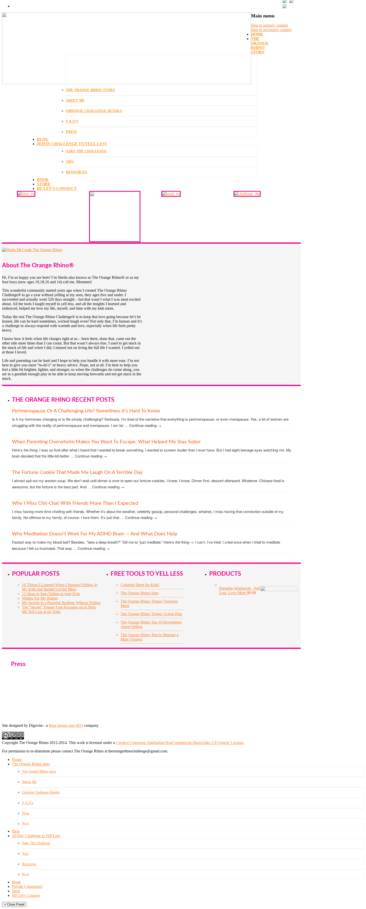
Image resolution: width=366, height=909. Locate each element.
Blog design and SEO (66, 725)
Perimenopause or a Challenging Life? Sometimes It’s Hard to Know (86, 410)
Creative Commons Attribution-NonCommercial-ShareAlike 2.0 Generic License (179, 742)
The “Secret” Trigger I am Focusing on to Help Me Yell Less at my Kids (59, 609)
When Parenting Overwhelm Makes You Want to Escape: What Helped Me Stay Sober (106, 441)
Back (25, 824)
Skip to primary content (269, 25)
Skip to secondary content (271, 30)
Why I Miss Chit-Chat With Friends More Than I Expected (75, 503)
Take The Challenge (86, 151)
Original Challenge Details (94, 111)
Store (44, 184)
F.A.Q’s (72, 121)
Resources (76, 172)
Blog (42, 139)
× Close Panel (14, 904)
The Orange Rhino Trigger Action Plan (151, 614)
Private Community (27, 886)
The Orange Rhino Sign (139, 593)
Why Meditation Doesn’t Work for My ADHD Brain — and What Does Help (94, 533)
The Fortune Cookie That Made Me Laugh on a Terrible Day (77, 472)
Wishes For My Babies (40, 598)
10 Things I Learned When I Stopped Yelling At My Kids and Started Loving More (59, 587)
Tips (70, 162)
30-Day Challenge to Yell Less (72, 144)
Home (257, 34)
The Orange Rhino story (260, 45)
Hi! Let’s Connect (57, 188)
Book (43, 179)
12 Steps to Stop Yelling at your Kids (51, 594)
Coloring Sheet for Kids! (140, 585)
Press (71, 132)
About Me (75, 100)
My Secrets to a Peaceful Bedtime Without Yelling (61, 603)
